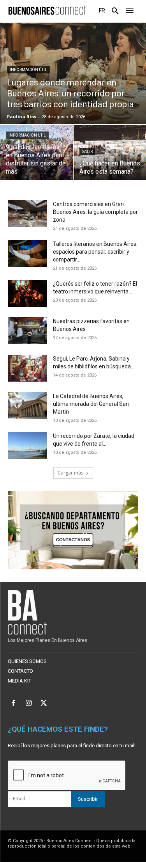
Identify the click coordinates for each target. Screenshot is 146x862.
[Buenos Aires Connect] (47, 10)
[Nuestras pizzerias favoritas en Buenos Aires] (27, 330)
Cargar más (70, 472)
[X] (43, 703)
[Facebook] (13, 703)
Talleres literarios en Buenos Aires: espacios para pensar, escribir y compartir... (95, 252)
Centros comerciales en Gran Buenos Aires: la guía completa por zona (95, 212)
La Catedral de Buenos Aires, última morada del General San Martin (91, 404)
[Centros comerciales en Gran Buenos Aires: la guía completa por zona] (27, 213)
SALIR (87, 151)
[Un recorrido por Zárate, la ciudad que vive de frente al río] (27, 445)
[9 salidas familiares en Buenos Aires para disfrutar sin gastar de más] (36, 152)
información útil (28, 70)
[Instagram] (28, 703)
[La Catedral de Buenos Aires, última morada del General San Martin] (27, 405)
